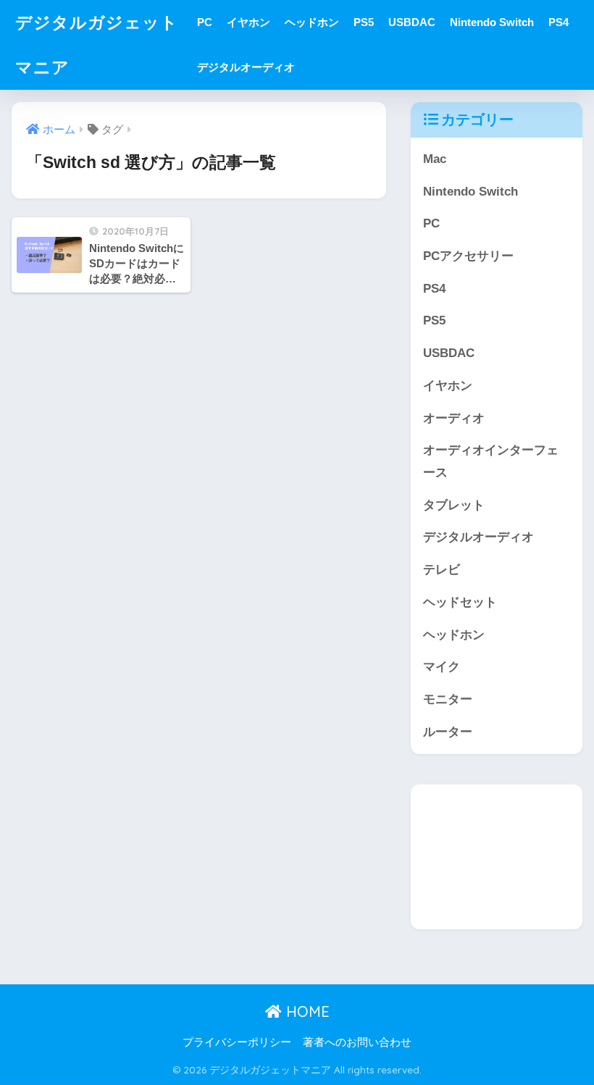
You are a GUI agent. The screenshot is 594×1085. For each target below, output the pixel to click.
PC (204, 22)
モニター (447, 699)
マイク (441, 667)
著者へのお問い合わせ (357, 1042)
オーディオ (454, 418)
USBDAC (411, 22)
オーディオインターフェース (491, 461)
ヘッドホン (312, 22)
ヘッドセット (460, 602)
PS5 (364, 22)
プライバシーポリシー (237, 1042)
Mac (434, 159)
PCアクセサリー (468, 256)
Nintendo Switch (492, 22)
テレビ (441, 570)
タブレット (454, 505)
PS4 (558, 22)
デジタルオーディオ (246, 67)
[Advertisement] (496, 856)
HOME (306, 1011)
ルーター (447, 732)
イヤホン (248, 22)
